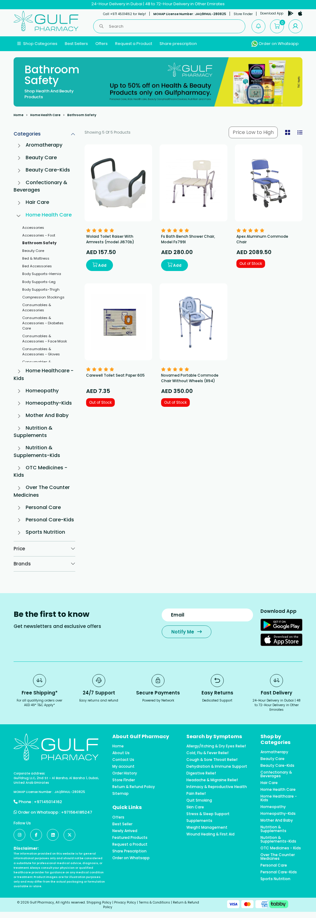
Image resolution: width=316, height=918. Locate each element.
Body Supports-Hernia (41, 273)
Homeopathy (42, 390)
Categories (27, 134)
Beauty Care (41, 157)
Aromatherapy (44, 144)
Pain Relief (196, 793)
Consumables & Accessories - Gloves (41, 351)
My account (123, 766)
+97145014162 (48, 802)
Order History (124, 773)
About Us (121, 753)
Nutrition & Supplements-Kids (37, 451)
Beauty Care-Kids (48, 169)
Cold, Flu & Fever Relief (207, 753)
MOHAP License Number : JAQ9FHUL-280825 (189, 14)
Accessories (33, 227)
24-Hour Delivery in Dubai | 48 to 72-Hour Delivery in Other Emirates (158, 4)
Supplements (199, 821)
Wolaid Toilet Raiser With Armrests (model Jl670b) (110, 239)
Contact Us (123, 760)
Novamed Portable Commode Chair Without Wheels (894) (189, 378)
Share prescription (178, 44)
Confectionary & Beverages (276, 774)
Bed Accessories (37, 266)
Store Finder (243, 14)
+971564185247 (76, 812)
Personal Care (43, 507)
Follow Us (22, 823)
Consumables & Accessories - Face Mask (44, 339)
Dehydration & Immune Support (216, 766)
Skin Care (195, 807)
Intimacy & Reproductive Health (216, 787)
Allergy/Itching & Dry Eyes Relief (216, 746)
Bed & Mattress (35, 258)
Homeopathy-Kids (49, 402)
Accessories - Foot (38, 235)
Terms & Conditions (154, 902)
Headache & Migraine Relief (212, 780)
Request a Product (133, 44)
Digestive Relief (201, 773)
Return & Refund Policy (133, 787)
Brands (22, 563)
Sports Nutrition (45, 532)
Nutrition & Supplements (33, 431)
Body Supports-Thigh (41, 289)
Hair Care (37, 202)
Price (19, 548)
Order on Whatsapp (278, 44)
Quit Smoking (199, 800)
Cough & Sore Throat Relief (212, 760)
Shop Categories (39, 44)
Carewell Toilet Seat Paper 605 (115, 375)
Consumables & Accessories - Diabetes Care (43, 323)
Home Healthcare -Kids (278, 798)
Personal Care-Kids (50, 519)
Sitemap (120, 793)
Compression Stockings (43, 297)
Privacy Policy (125, 902)
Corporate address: (29, 773)
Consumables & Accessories (36, 307)
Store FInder (123, 780)
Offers (101, 44)
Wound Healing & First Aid (210, 834)
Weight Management (206, 827)
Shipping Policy (98, 902)
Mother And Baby (47, 415)
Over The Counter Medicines (277, 856)
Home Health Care (45, 115)
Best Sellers (76, 44)
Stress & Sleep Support (208, 814)
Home (18, 115)
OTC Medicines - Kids (280, 848)
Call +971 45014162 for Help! (124, 14)
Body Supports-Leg (39, 281)
